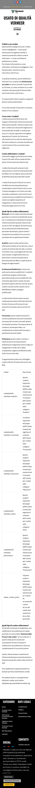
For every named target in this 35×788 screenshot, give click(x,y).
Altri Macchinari (7, 731)
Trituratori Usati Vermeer (7, 727)
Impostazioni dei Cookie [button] (12, 780)
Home (4, 707)
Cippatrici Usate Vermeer (7, 722)
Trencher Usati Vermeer (6, 711)
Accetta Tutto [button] (9, 784)
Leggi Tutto (6, 773)
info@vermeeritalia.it (16, 7)
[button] (17, 33)
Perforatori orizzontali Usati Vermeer (7, 716)
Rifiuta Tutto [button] (8, 777)
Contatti (5, 734)
